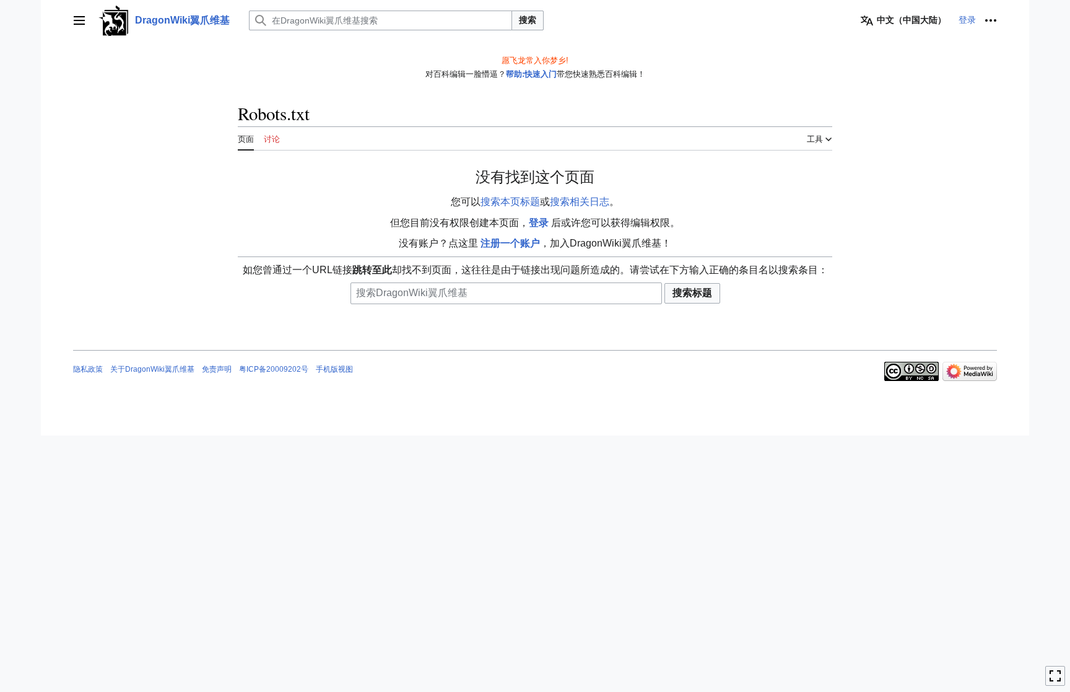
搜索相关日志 (579, 201)
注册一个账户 (510, 243)
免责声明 (217, 369)
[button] (79, 20)
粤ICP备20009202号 (273, 369)
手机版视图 (334, 369)
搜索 (527, 20)
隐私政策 (88, 369)
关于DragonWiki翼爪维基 (152, 369)
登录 (539, 222)
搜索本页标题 (510, 201)
